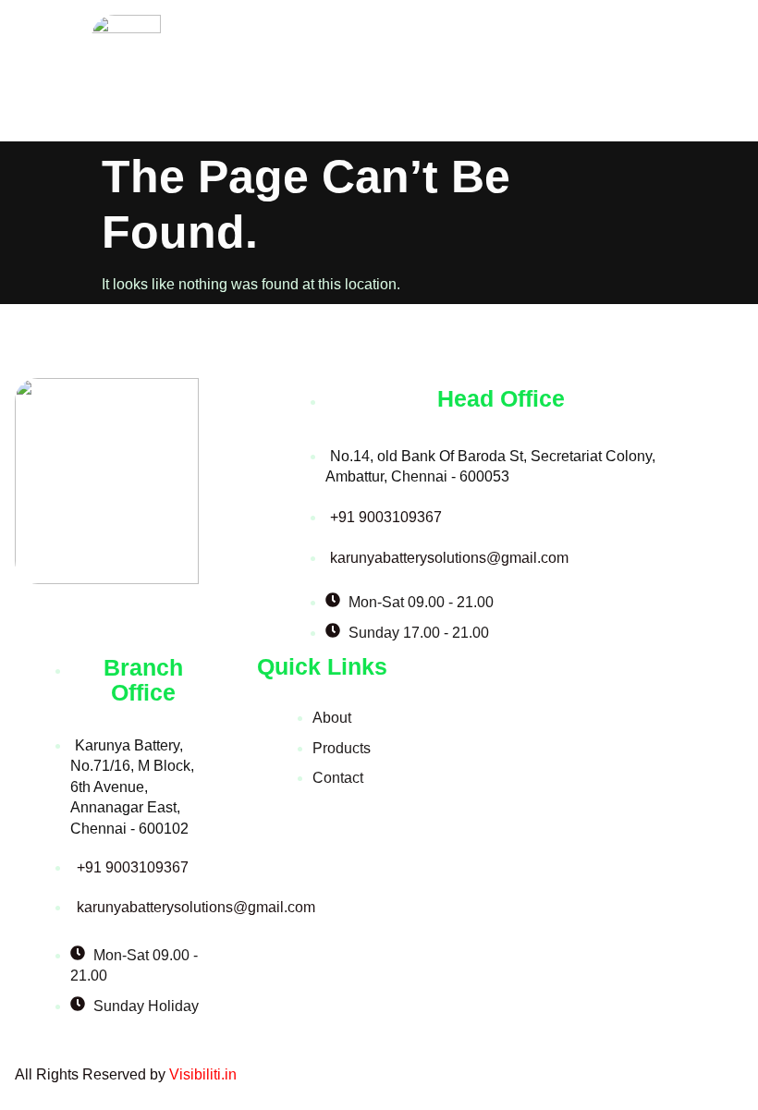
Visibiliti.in (203, 1074)
